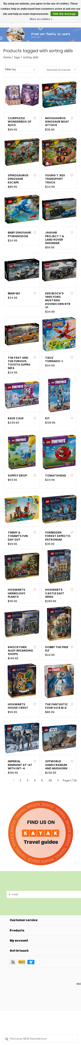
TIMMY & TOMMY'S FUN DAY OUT (18, 536)
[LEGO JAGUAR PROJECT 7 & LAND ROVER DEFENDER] (59, 209)
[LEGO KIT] (59, 395)
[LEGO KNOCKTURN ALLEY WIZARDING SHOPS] (22, 623)
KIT (47, 418)
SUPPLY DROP (17, 475)
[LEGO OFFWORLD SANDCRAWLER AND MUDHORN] (59, 738)
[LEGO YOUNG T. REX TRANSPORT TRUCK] (59, 152)
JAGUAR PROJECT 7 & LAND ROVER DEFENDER (54, 238)
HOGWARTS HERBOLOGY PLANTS (16, 593)
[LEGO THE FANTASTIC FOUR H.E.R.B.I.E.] (59, 681)
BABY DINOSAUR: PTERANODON (20, 234)
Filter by (10, 69)
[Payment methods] (14, 962)
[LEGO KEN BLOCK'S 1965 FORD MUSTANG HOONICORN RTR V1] (59, 270)
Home (7, 57)
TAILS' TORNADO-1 (54, 359)
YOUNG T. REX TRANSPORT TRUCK (55, 179)
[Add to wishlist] (34, 118)
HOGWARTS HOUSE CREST (18, 706)
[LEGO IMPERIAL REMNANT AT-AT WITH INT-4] (22, 738)
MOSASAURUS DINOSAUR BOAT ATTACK (57, 122)
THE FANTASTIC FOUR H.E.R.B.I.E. (56, 706)
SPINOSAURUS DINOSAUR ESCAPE (18, 179)
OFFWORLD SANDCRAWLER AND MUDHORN (56, 765)
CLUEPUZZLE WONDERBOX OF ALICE (19, 122)
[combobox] (40, 1038)
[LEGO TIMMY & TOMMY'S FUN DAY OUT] (22, 509)
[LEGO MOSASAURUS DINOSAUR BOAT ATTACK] (59, 94)
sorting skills (30, 57)
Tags (17, 57)
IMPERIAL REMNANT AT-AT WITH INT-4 (20, 765)
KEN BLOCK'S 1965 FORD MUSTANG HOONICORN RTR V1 (57, 300)
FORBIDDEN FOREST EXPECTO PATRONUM (57, 536)
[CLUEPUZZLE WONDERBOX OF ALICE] (22, 94)
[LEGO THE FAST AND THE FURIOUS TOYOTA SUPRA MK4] (22, 334)
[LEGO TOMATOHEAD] (59, 452)
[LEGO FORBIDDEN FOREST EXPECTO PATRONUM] (59, 509)
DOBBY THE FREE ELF (56, 649)
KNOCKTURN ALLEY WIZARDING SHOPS (20, 650)
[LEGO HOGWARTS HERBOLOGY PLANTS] (22, 566)
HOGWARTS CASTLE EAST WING (54, 593)
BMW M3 (14, 293)
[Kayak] (40, 833)
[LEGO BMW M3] (22, 270)
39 (50, 780)
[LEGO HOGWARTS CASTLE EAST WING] (59, 566)
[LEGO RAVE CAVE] (22, 395)
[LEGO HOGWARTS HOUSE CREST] (22, 681)
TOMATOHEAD (55, 475)
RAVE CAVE (16, 418)
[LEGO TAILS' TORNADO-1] (59, 334)
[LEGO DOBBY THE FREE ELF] (59, 623)
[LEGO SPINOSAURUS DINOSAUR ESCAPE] (22, 152)
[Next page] (58, 780)
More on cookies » (41, 19)
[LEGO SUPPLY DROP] (22, 452)
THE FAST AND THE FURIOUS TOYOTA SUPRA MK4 (19, 363)
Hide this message (64, 13)
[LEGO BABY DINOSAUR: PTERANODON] (22, 209)
